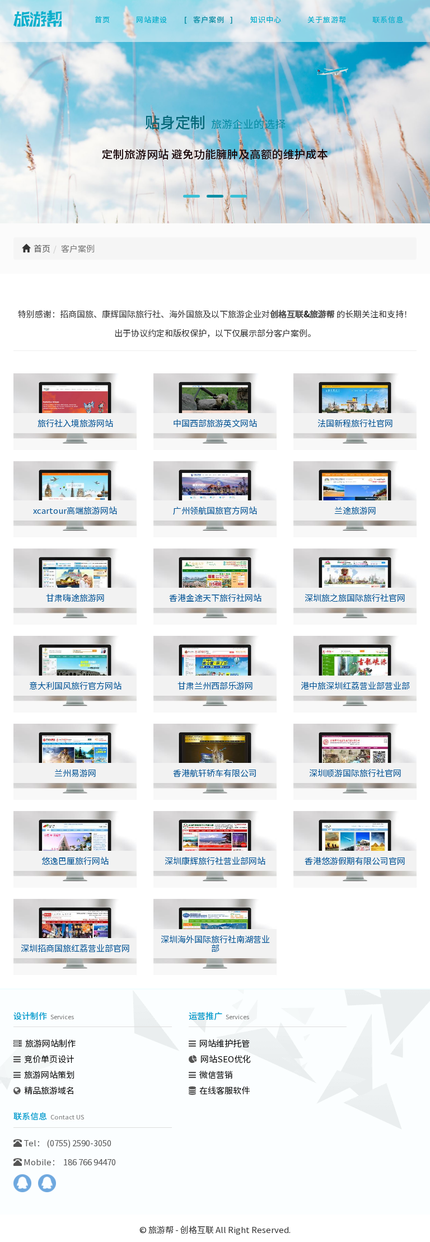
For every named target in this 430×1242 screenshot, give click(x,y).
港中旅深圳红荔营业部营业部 (355, 685)
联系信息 (388, 19)
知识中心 (266, 19)
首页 (102, 19)
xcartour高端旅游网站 (75, 510)
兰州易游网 (75, 773)
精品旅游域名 (49, 1090)
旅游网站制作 (50, 1043)
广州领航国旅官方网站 (215, 510)
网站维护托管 (224, 1043)
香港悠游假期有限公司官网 (355, 860)
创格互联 (286, 314)
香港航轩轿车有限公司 (215, 773)
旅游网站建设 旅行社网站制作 (41, 24)
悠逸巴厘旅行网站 (75, 860)
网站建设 (151, 19)
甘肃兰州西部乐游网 (215, 685)
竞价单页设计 (49, 1059)
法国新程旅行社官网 (355, 423)
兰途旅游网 (355, 510)
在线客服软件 (224, 1090)
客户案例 (209, 19)
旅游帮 (322, 314)
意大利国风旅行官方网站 (75, 685)
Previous (21, 129)
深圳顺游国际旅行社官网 (355, 773)
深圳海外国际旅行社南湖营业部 (215, 943)
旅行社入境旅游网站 (75, 423)
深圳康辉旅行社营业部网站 (215, 860)
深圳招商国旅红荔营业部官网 (75, 948)
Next (408, 129)
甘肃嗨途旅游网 (75, 597)
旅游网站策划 (49, 1074)
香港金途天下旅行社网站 (215, 597)
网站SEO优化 (225, 1059)
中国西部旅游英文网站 (215, 423)
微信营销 (216, 1074)
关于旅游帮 (327, 19)
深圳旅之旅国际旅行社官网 (355, 597)
